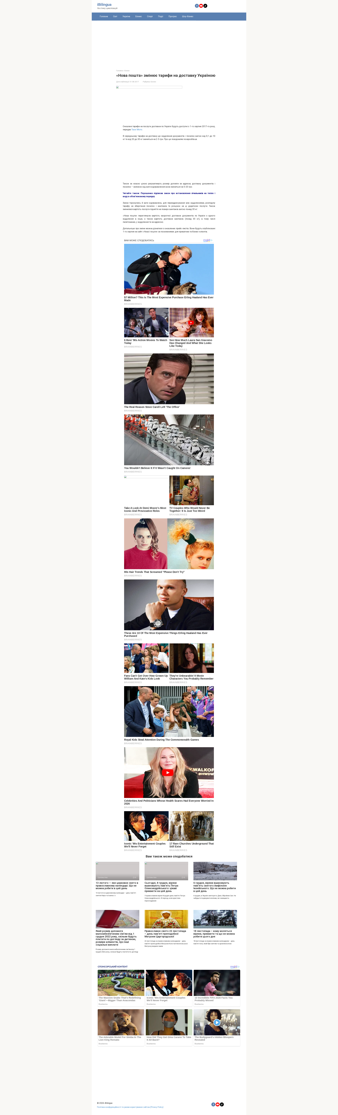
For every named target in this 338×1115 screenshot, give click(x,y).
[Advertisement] (169, 43)
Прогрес (172, 16)
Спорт (150, 16)
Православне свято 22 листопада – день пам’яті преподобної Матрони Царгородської (165, 933)
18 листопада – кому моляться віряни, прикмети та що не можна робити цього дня (214, 933)
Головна (104, 16)
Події (160, 16)
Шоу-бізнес (187, 16)
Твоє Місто (137, 129)
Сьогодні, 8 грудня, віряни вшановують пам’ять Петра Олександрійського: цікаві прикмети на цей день (161, 887)
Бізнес (138, 16)
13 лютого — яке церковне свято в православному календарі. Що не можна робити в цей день (117, 885)
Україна (126, 16)
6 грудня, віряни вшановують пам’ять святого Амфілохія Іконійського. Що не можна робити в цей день (214, 887)
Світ (115, 16)
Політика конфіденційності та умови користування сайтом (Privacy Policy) (130, 1107)
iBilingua (104, 4)
